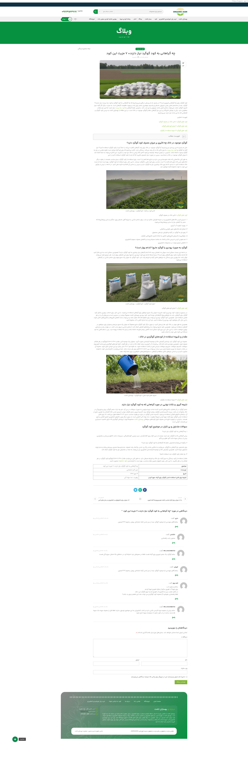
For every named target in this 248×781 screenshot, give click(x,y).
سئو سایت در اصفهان (154, 731)
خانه (128, 37)
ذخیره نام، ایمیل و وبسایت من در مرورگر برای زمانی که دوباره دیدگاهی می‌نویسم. (158, 677)
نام (186, 660)
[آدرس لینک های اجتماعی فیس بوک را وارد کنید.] (145, 490)
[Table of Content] (184, 136)
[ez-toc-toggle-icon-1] (183, 137)
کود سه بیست (122, 37)
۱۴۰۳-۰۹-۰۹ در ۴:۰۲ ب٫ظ (100, 518)
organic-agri (123, 461)
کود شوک (105, 716)
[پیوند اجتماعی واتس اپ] (140, 490)
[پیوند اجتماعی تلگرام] (135, 490)
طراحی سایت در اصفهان (167, 731)
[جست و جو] (95, 11)
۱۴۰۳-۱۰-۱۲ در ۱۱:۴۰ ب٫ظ (100, 535)
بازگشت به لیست (140, 499)
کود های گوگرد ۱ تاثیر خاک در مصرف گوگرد (173, 122)
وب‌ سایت (184, 668)
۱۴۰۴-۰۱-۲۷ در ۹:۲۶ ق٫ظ (100, 551)
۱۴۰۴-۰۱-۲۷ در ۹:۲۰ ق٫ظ (100, 607)
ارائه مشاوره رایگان (84, 49)
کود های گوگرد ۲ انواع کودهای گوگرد (174, 126)
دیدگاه (184, 637)
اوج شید (141, 731)
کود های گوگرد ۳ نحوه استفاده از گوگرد (173, 130)
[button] (15, 739)
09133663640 (135, 731)
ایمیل (137, 660)
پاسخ (176, 526)
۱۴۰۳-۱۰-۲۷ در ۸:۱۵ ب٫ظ (100, 583)
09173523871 (69, 12)
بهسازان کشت (138, 419)
